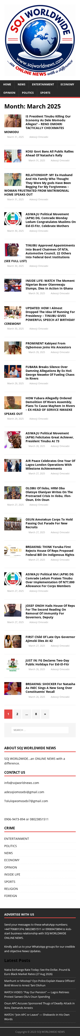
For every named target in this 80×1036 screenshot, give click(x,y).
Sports (45, 93)
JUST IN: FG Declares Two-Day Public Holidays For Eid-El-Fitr (47, 662)
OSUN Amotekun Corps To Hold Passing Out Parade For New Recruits (49, 523)
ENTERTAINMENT (43, 84)
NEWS (21, 84)
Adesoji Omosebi (38, 136)
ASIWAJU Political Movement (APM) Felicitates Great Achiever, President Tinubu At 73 (50, 437)
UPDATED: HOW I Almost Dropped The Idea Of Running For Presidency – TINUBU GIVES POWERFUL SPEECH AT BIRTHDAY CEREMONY (39, 316)
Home (7, 84)
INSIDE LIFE (12, 874)
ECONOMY (67, 84)
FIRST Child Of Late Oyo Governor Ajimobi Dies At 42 (50, 639)
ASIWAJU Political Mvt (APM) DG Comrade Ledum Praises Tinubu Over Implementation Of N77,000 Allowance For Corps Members (50, 580)
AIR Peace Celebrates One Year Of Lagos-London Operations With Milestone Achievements (50, 465)
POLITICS (28, 93)
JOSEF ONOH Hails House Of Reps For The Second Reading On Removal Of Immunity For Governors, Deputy (50, 611)
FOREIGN (10, 896)
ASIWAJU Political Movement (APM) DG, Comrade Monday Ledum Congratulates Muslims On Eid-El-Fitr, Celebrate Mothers (51, 220)
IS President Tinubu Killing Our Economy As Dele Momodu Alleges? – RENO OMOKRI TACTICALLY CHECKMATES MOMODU (37, 124)
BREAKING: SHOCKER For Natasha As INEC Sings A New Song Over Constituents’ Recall (50, 688)
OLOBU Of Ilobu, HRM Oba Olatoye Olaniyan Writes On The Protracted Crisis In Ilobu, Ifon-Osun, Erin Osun (49, 494)
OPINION (9, 93)
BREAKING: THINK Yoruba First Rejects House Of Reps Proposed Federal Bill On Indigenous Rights (50, 551)
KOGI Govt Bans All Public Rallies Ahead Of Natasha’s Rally (50, 153)
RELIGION (11, 889)
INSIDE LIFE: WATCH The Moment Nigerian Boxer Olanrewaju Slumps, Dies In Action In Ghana (50, 284)
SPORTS (9, 882)
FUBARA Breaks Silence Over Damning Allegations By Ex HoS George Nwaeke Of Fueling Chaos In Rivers (50, 373)
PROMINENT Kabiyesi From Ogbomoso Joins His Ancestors (48, 345)
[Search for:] (40, 730)
